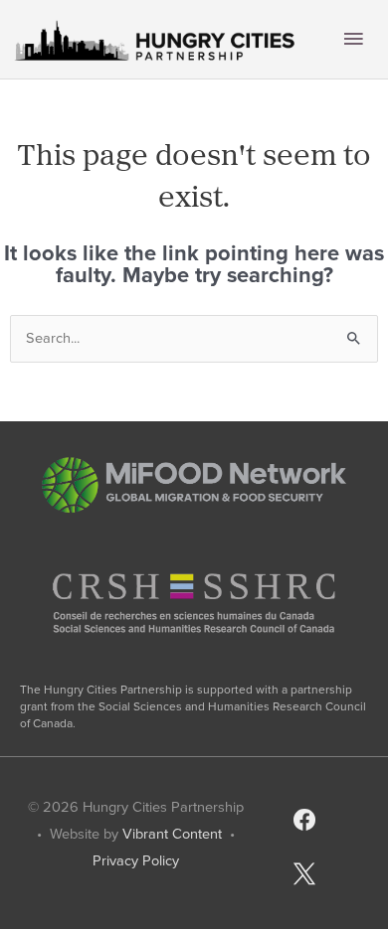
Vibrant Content (172, 834)
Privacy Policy (136, 860)
